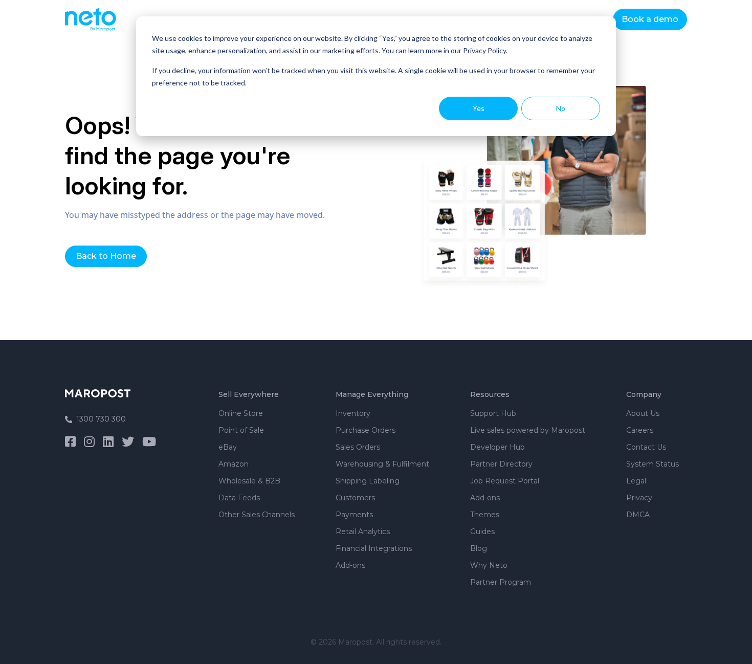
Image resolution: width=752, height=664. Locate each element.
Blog (478, 548)
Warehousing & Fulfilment (382, 464)
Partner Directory (501, 464)
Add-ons (350, 565)
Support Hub (493, 413)
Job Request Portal (504, 480)
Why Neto (488, 565)
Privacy (639, 497)
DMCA (638, 514)
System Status (652, 464)
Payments (354, 514)
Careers (639, 430)
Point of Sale (241, 430)
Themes (484, 514)
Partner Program (500, 582)
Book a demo (650, 19)
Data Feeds (239, 497)
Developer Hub (497, 447)
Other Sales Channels (256, 514)
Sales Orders (358, 447)
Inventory (353, 413)
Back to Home (106, 256)
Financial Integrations (374, 548)
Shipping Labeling (368, 480)
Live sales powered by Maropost (527, 430)
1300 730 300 (101, 419)
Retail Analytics (363, 531)
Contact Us (646, 447)
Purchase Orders (365, 430)
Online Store (240, 413)
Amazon (233, 464)
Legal (636, 480)
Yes (478, 108)
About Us (642, 413)
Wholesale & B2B (249, 480)
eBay (227, 447)
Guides (482, 531)
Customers (355, 497)
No (560, 108)
